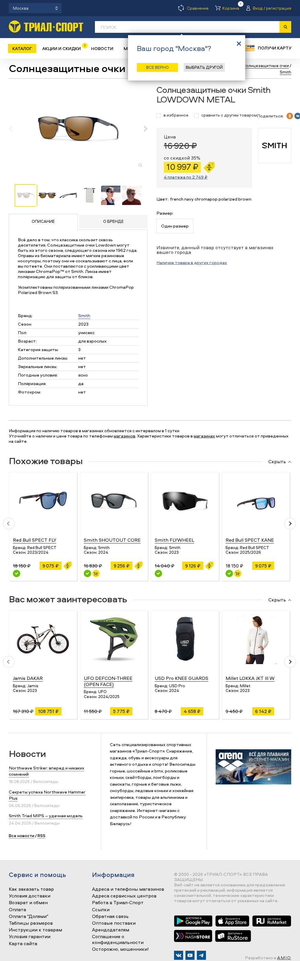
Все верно (157, 67)
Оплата (17, 910)
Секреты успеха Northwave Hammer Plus (47, 795)
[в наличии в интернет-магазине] (96, 573)
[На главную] (46, 26)
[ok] (290, 116)
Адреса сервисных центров (124, 896)
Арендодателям (110, 930)
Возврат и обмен (28, 903)
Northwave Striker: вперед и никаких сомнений (46, 771)
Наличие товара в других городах (191, 262)
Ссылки (101, 910)
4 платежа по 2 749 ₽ (185, 177)
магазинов (124, 436)
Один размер (175, 226)
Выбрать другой (204, 67)
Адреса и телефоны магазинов (128, 889)
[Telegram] (201, 955)
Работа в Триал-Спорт (118, 903)
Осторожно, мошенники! (120, 949)
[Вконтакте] (178, 955)
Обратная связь (110, 916)
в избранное (175, 115)
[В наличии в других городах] (16, 573)
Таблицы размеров (31, 923)
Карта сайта (23, 944)
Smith (84, 315)
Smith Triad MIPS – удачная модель (46, 816)
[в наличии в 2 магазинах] (229, 573)
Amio (284, 958)
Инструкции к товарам (35, 930)
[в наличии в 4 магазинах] (87, 573)
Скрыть (277, 462)
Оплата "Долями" (28, 916)
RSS (41, 835)
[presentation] (14, 128)
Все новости (21, 835)
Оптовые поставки (114, 923)
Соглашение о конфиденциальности (118, 939)
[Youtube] (190, 955)
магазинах (204, 436)
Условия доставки (29, 896)
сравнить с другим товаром (229, 115)
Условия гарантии (29, 937)
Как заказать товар (31, 889)
